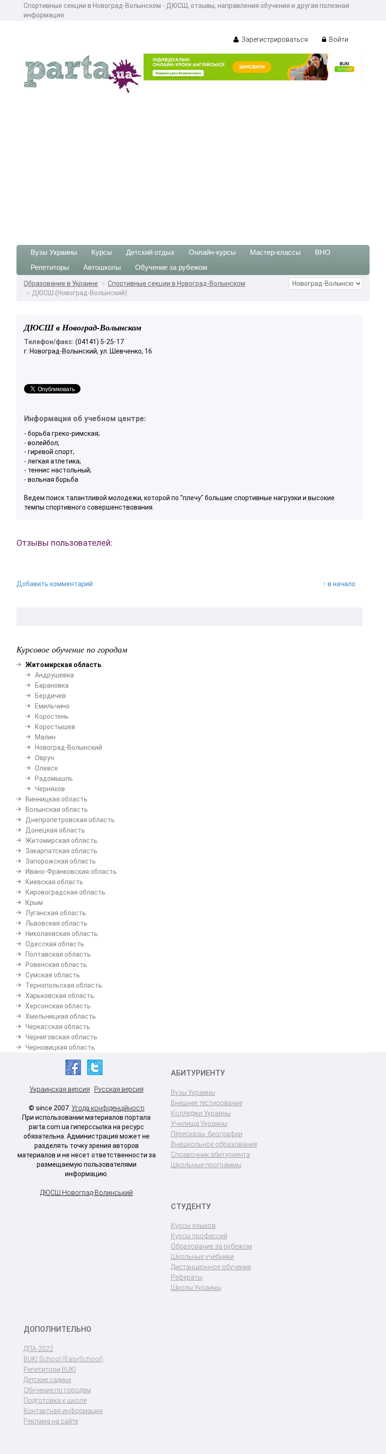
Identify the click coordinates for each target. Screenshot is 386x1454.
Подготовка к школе (55, 1400)
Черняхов (50, 789)
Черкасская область (57, 1026)
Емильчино (52, 706)
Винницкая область (56, 799)
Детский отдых (150, 252)
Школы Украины (196, 1287)
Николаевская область (61, 933)
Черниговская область (61, 1037)
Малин (45, 737)
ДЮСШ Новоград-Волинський (86, 1192)
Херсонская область (58, 1006)
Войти (338, 39)
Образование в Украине (61, 283)
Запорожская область (60, 861)
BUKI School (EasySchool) (63, 1359)
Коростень (52, 716)
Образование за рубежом (211, 1246)
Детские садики (47, 1379)
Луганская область (55, 913)
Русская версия (119, 1089)
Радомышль (54, 778)
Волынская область (56, 809)
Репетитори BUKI (50, 1369)
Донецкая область (55, 830)
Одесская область (54, 944)
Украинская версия (60, 1089)
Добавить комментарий (54, 584)
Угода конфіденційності (108, 1108)
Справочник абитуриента (210, 1154)
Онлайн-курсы (212, 252)
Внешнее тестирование (206, 1103)
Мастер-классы (275, 252)
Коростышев (55, 727)
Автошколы (102, 267)
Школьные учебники (202, 1256)
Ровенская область (56, 964)
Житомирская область (61, 840)
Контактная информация (63, 1411)
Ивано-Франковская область (71, 871)
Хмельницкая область (60, 1016)
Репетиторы (50, 267)
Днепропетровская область (70, 820)
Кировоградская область (65, 892)
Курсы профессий (199, 1236)
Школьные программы (206, 1165)
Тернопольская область (63, 985)
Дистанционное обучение (211, 1267)
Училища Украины (199, 1123)
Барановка (52, 685)
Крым (34, 902)
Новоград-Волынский (68, 747)
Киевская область (54, 882)
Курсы (101, 252)
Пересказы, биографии (206, 1134)
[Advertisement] (193, 165)
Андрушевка (54, 675)
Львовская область (56, 923)
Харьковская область (59, 995)
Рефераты (186, 1277)
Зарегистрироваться (274, 39)
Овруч (44, 758)
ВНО (322, 252)
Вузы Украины (54, 252)
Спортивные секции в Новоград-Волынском (176, 283)
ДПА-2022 (38, 1348)
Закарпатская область (61, 851)
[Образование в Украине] (82, 73)
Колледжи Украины (201, 1113)
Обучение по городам (57, 1390)
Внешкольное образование (214, 1144)
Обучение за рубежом (171, 267)
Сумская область (52, 975)
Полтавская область (58, 954)
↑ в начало (339, 584)
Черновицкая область (60, 1047)
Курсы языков (193, 1225)
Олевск (46, 768)
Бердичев (50, 695)
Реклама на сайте (51, 1421)
